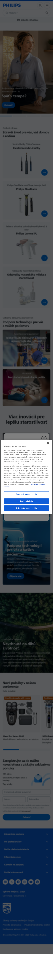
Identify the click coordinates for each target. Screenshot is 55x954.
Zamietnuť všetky (26, 501)
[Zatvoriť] (48, 443)
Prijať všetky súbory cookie (26, 508)
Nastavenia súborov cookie (26, 494)
